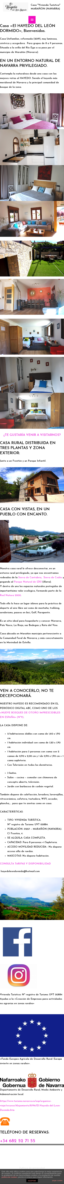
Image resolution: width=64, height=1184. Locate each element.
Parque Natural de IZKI (28, 582)
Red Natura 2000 (10, 595)
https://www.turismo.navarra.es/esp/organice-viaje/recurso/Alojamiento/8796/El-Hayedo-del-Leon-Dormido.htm (30, 1105)
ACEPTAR (32, 1181)
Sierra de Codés (52, 577)
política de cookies (9, 1177)
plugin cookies (57, 1180)
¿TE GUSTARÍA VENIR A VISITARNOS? (32, 435)
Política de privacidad (32, 1168)
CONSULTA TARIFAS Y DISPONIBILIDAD (25, 864)
